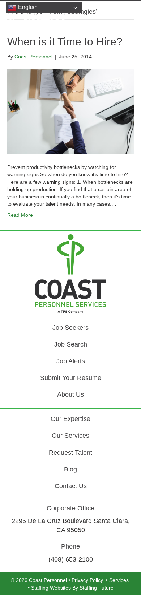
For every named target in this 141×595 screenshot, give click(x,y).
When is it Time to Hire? (65, 42)
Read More (20, 215)
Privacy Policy (87, 580)
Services (119, 580)
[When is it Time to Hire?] (70, 111)
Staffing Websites (51, 588)
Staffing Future (97, 588)
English (27, 7)
